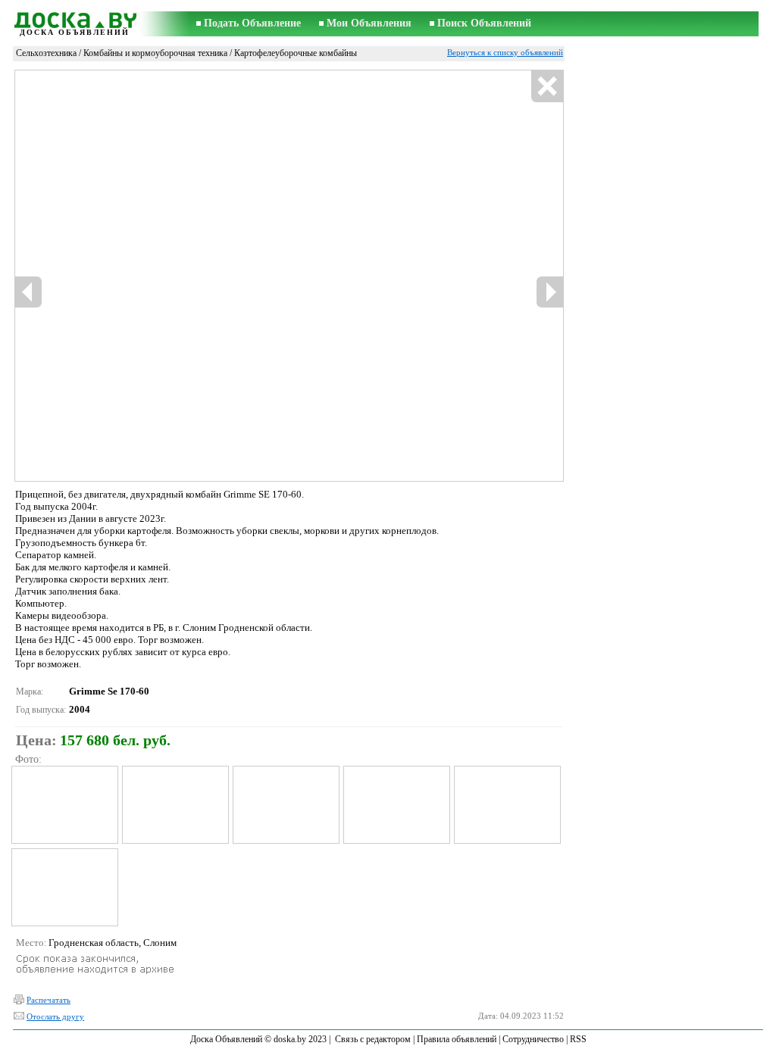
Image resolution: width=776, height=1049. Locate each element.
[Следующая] (549, 292)
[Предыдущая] (28, 292)
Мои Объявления (369, 23)
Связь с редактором (373, 1039)
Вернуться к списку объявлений (505, 52)
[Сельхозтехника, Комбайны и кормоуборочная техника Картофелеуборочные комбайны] (64, 805)
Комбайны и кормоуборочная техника (155, 53)
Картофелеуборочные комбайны (295, 53)
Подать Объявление (252, 23)
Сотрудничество (533, 1039)
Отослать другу (55, 1016)
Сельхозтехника (46, 53)
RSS (578, 1039)
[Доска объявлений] (74, 18)
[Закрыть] (546, 86)
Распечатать (48, 999)
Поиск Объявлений (484, 23)
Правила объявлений (456, 1039)
